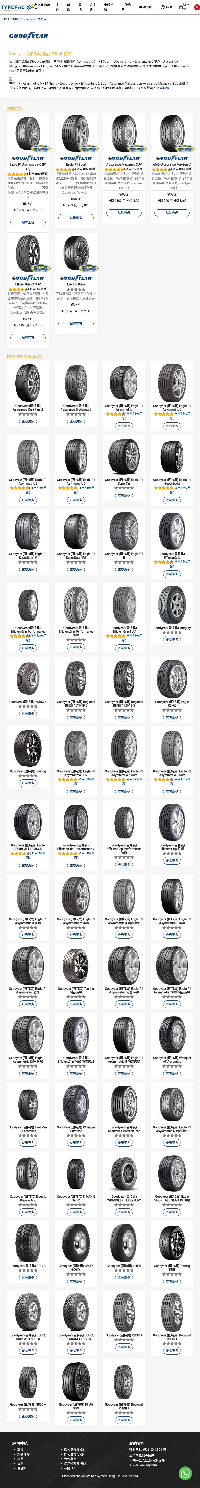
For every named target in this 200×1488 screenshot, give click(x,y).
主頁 (57, 7)
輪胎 (68, 7)
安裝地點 (108, 7)
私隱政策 (70, 1468)
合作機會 (126, 7)
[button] (167, 7)
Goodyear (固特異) (35, 19)
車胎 (20, 1459)
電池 (80, 7)
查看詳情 (163, 88)
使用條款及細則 (75, 1464)
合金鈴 (93, 7)
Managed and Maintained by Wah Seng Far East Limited (100, 1476)
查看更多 (28, 421)
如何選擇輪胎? (74, 1449)
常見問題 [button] (145, 7)
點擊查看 (28, 222)
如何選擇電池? (74, 1454)
